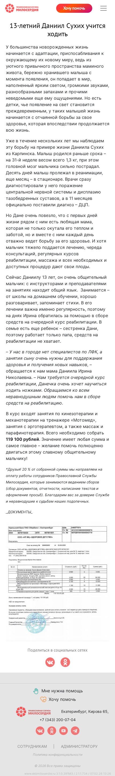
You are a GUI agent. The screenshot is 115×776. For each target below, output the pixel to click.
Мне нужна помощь (62, 690)
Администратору (79, 746)
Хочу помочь (74, 8)
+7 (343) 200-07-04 (58, 719)
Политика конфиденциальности (57, 755)
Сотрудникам (32, 746)
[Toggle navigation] (103, 8)
